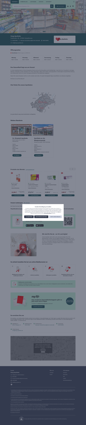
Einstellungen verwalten (55, 216)
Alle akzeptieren (29, 216)
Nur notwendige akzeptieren (41, 216)
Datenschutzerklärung (47, 213)
